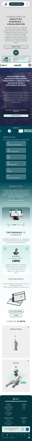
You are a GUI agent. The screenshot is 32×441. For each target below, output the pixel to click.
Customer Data (8, 412)
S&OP (8, 410)
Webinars (24, 421)
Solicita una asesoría (16, 311)
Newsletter (8, 424)
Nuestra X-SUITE (16, 46)
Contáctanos (8, 420)
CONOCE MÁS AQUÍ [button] (16, 115)
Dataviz (8, 415)
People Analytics (8, 409)
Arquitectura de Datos (8, 407)
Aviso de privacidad (5, 437)
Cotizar (16, 315)
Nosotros (24, 406)
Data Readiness (8, 406)
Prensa (23, 409)
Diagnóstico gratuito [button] (16, 4)
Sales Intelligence (8, 413)
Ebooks (24, 423)
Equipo (23, 407)
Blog (24, 420)
